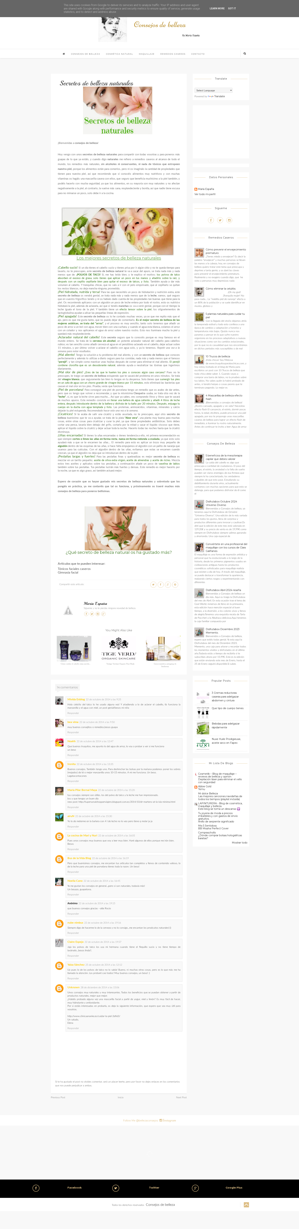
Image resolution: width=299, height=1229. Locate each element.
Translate (219, 96)
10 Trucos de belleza (218, 356)
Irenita (71, 764)
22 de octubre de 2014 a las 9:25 (103, 699)
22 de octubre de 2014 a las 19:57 (103, 942)
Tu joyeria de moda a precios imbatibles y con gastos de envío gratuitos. (218, 816)
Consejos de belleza (85, 54)
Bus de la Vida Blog (79, 858)
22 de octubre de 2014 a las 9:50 (97, 722)
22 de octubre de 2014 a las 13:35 (95, 764)
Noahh (71, 741)
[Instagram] (229, 220)
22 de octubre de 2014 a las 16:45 (102, 881)
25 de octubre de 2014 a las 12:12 (103, 965)
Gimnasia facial (68, 572)
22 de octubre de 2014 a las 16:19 (110, 858)
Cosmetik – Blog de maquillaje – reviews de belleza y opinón (217, 775)
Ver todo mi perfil (204, 194)
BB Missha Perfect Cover (213, 828)
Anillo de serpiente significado (216, 821)
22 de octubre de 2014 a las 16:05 (116, 835)
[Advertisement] (223, 131)
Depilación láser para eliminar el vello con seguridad (220, 781)
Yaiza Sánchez (75, 964)
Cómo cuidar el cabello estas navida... (76, 664)
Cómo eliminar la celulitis (220, 288)
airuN (70, 816)
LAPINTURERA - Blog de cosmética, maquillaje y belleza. (220, 805)
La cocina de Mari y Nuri (82, 835)
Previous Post (58, 1097)
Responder (73, 713)
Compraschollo (207, 832)
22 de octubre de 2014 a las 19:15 (97, 903)
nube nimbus (75, 922)
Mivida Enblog (76, 699)
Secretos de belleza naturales (96, 83)
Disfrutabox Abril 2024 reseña (223, 590)
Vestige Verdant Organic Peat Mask (120, 664)
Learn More (217, 8)
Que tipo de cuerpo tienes (227, 708)
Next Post (181, 1097)
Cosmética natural (119, 54)
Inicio (121, 1097)
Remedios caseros (172, 54)
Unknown (73, 987)
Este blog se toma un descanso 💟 (219, 808)
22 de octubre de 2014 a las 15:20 (116, 790)
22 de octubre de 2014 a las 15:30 (93, 816)
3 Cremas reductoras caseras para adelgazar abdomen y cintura (225, 696)
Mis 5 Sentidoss (207, 825)
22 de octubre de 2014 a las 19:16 (102, 923)
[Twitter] (220, 220)
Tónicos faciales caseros (74, 569)
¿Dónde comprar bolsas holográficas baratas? (220, 837)
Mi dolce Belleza (208, 793)
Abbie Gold (204, 786)
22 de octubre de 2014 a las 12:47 (95, 741)
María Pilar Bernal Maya (82, 790)
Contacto (198, 54)
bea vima (72, 722)
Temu (201, 789)
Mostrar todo (239, 842)
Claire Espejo (75, 942)
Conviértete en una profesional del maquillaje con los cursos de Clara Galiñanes (226, 548)
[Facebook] (211, 220)
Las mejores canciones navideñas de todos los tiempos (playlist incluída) (220, 798)
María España (95, 604)
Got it (232, 8)
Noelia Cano (75, 880)
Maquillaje (147, 54)
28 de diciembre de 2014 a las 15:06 (100, 987)
